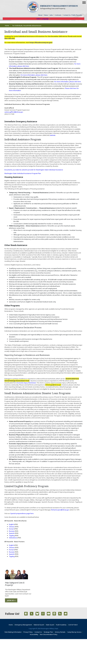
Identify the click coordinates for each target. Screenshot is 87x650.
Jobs (51, 15)
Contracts (58, 15)
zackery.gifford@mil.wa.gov (13, 112)
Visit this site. (9, 38)
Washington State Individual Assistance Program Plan (22, 173)
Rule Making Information (13, 632)
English (11, 524)
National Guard (39, 625)
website (53, 135)
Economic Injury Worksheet (26, 383)
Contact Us (38, 632)
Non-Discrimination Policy (49, 634)
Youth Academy (61, 625)
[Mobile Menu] (84, 2)
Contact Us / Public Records (72, 15)
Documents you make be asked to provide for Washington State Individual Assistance (33, 170)
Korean (11, 529)
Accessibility (34, 634)
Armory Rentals (60, 632)
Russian (12, 531)
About (40, 15)
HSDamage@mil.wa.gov (53, 385)
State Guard (50, 625)
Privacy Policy (28, 632)
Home (7, 25)
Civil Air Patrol (73, 625)
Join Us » (11, 600)
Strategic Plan (48, 632)
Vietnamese (13, 538)
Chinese (12, 527)
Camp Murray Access (74, 632)
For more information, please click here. (34, 75)
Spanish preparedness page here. (22, 513)
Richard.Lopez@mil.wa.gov (60, 510)
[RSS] (60, 613)
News (46, 15)
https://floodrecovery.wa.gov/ (40, 42)
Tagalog (12, 535)
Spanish (12, 533)
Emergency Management (23, 625)
